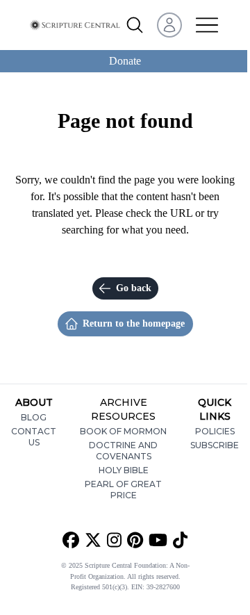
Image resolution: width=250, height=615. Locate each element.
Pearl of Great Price (123, 489)
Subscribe (214, 445)
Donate (125, 61)
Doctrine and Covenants (123, 450)
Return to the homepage (134, 323)
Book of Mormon (123, 431)
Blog (34, 417)
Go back (133, 288)
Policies (215, 431)
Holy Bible (124, 470)
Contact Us (33, 437)
